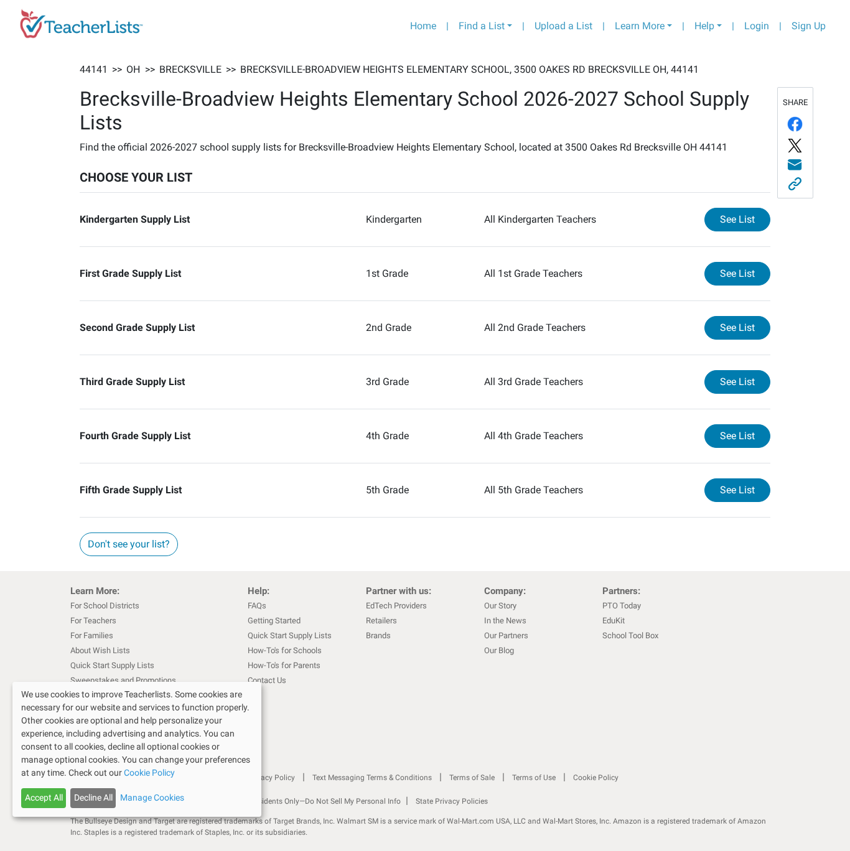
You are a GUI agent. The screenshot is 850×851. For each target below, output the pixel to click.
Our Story (500, 605)
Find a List (482, 26)
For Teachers (93, 620)
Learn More (640, 26)
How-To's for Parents (284, 665)
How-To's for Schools (285, 650)
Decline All (93, 797)
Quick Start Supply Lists (112, 665)
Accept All (44, 797)
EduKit (613, 620)
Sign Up (809, 26)
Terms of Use (534, 777)
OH (133, 69)
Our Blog (499, 650)
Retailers (381, 620)
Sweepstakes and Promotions (123, 680)
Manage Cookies (152, 797)
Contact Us (267, 680)
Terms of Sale (472, 777)
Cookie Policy (596, 777)
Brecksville (190, 69)
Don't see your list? (129, 544)
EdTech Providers (396, 605)
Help (704, 26)
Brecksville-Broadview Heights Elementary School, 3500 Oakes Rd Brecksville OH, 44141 (469, 69)
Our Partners (506, 635)
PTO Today (621, 605)
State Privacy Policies (452, 801)
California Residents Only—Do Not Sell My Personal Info (308, 801)
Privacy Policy (271, 777)
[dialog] (136, 749)
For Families (91, 635)
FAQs (257, 605)
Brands (378, 635)
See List (745, 219)
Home (423, 26)
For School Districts (104, 605)
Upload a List (563, 26)
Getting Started (274, 620)
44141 (94, 69)
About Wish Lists (100, 650)
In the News (505, 620)
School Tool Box (630, 635)
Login (756, 26)
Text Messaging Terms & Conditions (372, 777)
